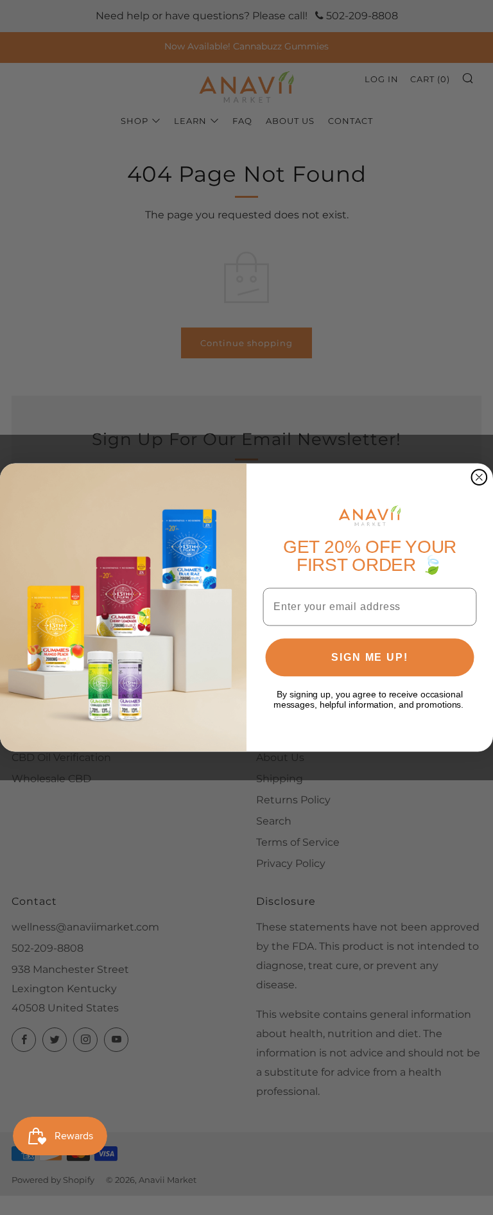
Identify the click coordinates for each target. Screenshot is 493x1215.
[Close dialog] (479, 477)
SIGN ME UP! (369, 657)
